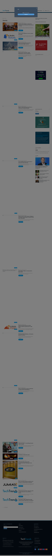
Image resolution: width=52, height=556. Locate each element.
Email (18, 9)
